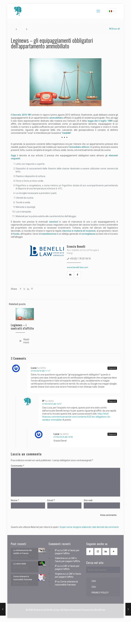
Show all (115, 28)
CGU (94, 587)
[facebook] (77, 274)
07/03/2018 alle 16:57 (52, 404)
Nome (15, 500)
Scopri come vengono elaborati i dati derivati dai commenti (89, 527)
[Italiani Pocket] (18, 11)
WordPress (99, 610)
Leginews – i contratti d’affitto (22, 326)
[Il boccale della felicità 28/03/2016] (128, 609)
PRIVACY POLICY (100, 592)
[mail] (70, 274)
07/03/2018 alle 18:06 (63, 437)
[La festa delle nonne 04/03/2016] (3, 609)
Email (51, 500)
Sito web (88, 500)
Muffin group (53, 610)
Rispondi (112, 368)
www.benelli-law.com (77, 267)
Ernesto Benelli (76, 246)
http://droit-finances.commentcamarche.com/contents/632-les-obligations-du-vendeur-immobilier (76, 416)
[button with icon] (89, 551)
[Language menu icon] (111, 11)
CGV (94, 581)
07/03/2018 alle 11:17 (40, 371)
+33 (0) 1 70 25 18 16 (80, 258)
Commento (17, 465)
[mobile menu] (98, 11)
